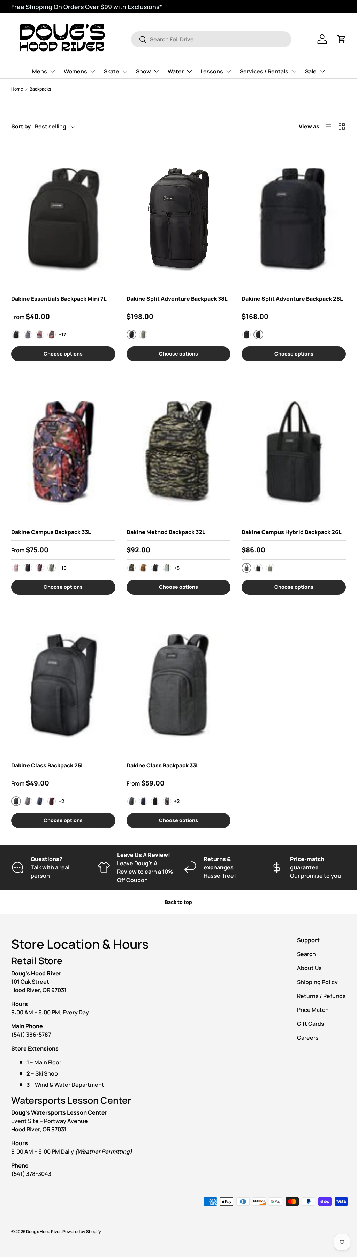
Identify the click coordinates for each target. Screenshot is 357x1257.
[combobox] (211, 39)
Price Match (313, 1010)
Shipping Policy (317, 982)
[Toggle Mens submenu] (52, 71)
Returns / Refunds (321, 996)
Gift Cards (310, 1024)
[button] (341, 39)
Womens (75, 71)
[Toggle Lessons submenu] (229, 71)
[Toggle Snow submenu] (156, 71)
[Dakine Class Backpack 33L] (179, 686)
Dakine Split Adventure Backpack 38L (177, 299)
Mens (39, 71)
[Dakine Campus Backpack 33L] (63, 453)
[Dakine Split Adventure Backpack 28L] (294, 219)
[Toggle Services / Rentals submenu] (294, 71)
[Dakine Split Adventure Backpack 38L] (179, 219)
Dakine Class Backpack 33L (163, 765)
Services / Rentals (264, 71)
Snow (143, 71)
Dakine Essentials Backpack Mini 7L (59, 299)
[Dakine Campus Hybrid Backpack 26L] (294, 453)
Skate (111, 71)
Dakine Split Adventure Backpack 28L (292, 299)
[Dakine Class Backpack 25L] (63, 686)
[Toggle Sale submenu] (322, 71)
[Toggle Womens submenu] (93, 71)
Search (306, 954)
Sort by (21, 126)
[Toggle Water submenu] (189, 71)
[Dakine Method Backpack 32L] (179, 453)
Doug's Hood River (43, 1231)
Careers (308, 1037)
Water (176, 71)
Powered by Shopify (81, 1231)
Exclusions (143, 6)
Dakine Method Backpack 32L (166, 532)
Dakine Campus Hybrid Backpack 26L (292, 532)
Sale (311, 71)
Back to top (178, 902)
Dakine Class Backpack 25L (47, 765)
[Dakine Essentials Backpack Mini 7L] (63, 219)
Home (17, 89)
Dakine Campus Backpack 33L (51, 532)
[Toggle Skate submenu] (125, 71)
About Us (309, 968)
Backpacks (40, 89)
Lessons (211, 71)
